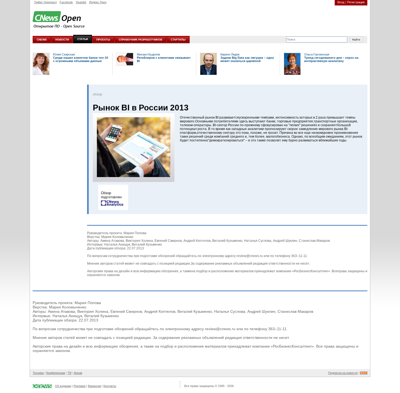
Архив (78, 373)
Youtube (81, 2)
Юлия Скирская (64, 54)
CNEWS (42, 39)
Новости (62, 39)
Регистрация (356, 2)
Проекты (103, 39)
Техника (38, 373)
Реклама (79, 386)
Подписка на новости (343, 373)
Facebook (66, 2)
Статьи (82, 39)
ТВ (69, 373)
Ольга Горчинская (316, 54)
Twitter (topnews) (45, 2)
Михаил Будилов (148, 54)
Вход (340, 2)
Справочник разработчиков (140, 39)
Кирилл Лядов (229, 54)
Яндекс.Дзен (97, 2)
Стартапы (178, 39)
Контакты (109, 386)
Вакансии (94, 386)
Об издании (63, 386)
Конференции (55, 373)
